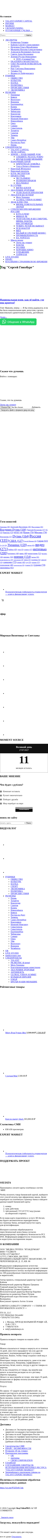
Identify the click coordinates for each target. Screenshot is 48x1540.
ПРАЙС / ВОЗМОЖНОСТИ (18, 1448)
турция (39, 565)
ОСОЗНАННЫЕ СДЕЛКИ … (19, 30)
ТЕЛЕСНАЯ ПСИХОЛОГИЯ (29, 192)
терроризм (6, 565)
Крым (28, 532)
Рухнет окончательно (12, 795)
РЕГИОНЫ (10, 896)
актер (31, 545)
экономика (7, 567)
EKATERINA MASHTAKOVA (25, 61)
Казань (14, 107)
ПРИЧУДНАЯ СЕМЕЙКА (28, 164)
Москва (40, 532)
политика (36, 560)
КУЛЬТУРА (16, 80)
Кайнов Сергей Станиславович (25, 45)
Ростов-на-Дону (18, 142)
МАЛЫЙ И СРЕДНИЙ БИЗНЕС (31, 233)
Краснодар (15, 114)
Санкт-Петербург (18, 140)
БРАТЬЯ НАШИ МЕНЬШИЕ (29, 159)
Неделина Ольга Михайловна (24, 47)
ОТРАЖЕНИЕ (22, 252)
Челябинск (15, 109)
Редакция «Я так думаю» (16, 1451)
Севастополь (16, 128)
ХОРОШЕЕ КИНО (24, 250)
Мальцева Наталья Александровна (26, 49)
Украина (17, 545)
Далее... (3, 317)
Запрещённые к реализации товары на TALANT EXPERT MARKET (22, 1473)
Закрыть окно (6, 1517)
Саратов (14, 133)
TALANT (15, 960)
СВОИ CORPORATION (22, 1460)
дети (21, 550)
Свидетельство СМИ (14, 1446)
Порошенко (6, 537)
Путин (21, 536)
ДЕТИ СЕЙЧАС (18, 152)
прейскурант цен (13, 955)
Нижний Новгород (19, 118)
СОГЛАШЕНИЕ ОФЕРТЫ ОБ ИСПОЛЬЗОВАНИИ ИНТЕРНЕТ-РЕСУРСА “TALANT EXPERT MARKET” (26, 1467)
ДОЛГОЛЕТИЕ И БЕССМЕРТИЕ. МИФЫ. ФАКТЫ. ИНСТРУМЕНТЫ (31, 221)
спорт (21, 562)
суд (28, 562)
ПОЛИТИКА (17, 85)
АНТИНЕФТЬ (17, 972)
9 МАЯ (14, 979)
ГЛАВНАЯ (10, 1463)
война (13, 550)
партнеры (15, 1458)
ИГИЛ (18, 532)
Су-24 (3, 545)
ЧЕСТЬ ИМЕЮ (23, 178)
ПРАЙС (9, 259)
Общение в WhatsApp (20, 322)
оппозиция (18, 560)
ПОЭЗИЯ (20, 247)
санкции (10, 562)
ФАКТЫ (20, 245)
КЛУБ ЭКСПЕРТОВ (20, 173)
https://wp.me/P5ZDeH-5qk (11, 1488)
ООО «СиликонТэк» (25, 59)
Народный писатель (20, 171)
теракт (36, 562)
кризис (8, 557)
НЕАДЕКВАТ (22, 183)
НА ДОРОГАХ (23, 238)
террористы (19, 565)
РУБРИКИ (10, 877)
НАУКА (14, 83)
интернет (13, 554)
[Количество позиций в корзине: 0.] (2, 600)
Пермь (14, 145)
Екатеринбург (17, 104)
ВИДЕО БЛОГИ (23, 188)
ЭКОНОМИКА (18, 90)
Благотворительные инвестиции (25, 967)
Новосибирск (17, 121)
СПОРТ (14, 886)
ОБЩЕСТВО (17, 78)
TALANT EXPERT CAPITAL (18, 21)
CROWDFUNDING (14, 28)
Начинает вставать (11, 791)
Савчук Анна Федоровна (22, 54)
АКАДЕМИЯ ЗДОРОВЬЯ (22, 970)
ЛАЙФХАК (21, 254)
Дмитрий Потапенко (36, 530)
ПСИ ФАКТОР (23, 228)
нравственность (6, 560)
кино (23, 553)
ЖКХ (18, 231)
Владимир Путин (13, 529)
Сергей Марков (30, 541)
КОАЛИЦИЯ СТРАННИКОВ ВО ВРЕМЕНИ (26, 262)
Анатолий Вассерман (20, 527)
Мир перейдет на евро (13, 803)
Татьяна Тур (16, 71)
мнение (22, 556)
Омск (13, 123)
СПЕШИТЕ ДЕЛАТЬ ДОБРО (29, 157)
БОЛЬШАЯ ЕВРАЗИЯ (21, 977)
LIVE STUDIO (12, 257)
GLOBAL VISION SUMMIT (29, 200)
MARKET (10, 26)
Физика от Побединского (22, 73)
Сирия (42, 541)
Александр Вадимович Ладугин (25, 52)
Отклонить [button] (16, 1536)
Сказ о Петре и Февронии (28, 166)
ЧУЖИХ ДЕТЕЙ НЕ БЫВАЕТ (30, 226)
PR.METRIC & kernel (20, 963)
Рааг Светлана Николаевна (23, 68)
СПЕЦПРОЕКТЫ (13, 958)
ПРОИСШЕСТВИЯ (20, 87)
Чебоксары (16, 111)
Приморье (15, 95)
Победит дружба (10, 799)
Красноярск (16, 116)
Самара (14, 126)
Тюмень (14, 135)
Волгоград (15, 99)
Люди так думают (24, 242)
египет (28, 550)
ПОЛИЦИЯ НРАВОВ (26, 180)
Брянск (14, 97)
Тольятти (15, 130)
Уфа (12, 138)
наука (35, 557)
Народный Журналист (21, 169)
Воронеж (15, 102)
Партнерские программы (16, 1453)
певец (27, 560)
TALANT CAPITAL (20, 149)
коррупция (34, 553)
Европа (8, 532)
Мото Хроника (23, 197)
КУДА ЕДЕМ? (22, 214)
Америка (5, 527)
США (16, 540)
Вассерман (37, 527)
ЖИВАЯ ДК (21, 216)
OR (6, 951)
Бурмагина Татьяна (19, 42)
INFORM (9, 23)
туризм (29, 565)
